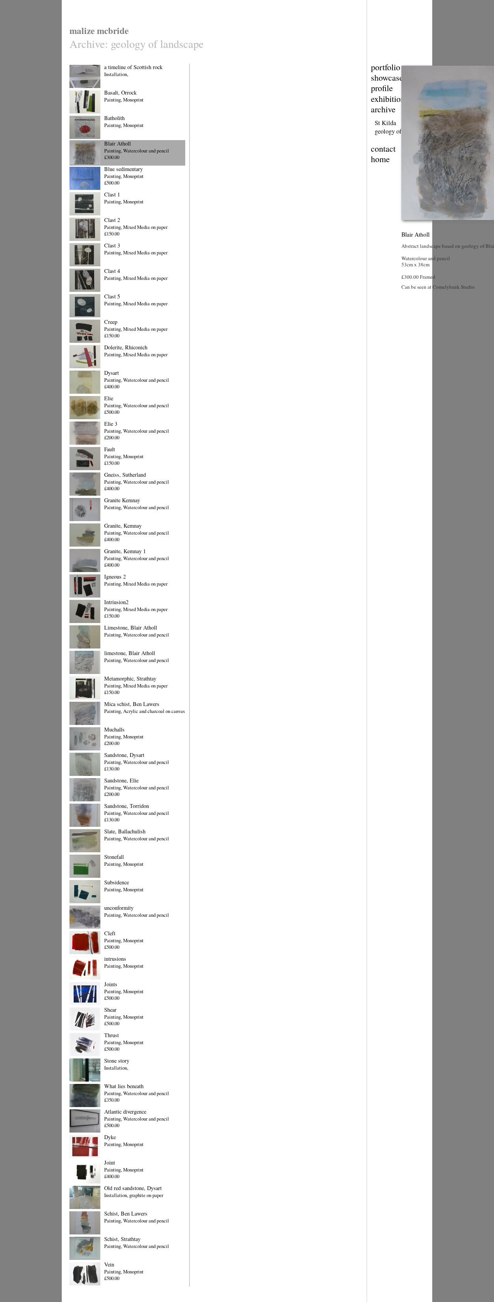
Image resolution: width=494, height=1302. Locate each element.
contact (383, 148)
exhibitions (389, 98)
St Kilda (385, 123)
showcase (387, 77)
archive (383, 109)
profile (382, 87)
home (380, 158)
